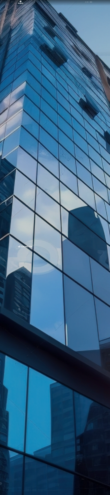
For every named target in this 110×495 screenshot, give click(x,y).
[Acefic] (21, 2)
